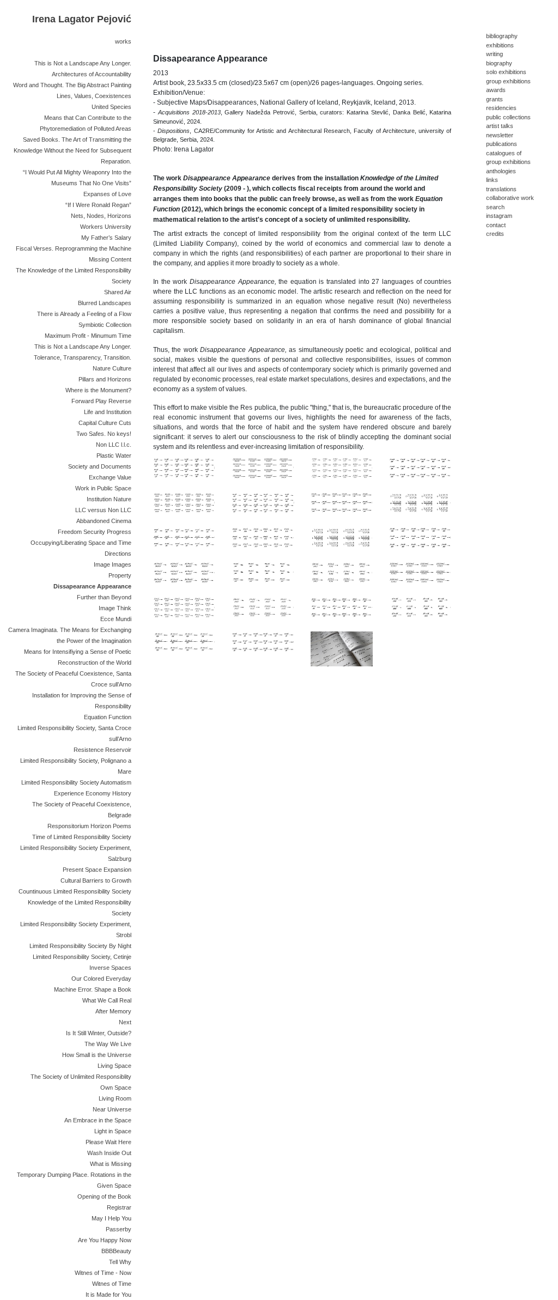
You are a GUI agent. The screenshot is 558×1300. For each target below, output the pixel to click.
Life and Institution (107, 412)
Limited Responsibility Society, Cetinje (82, 956)
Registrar (119, 1207)
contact (496, 225)
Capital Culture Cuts (104, 423)
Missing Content (110, 259)
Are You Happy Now (104, 1240)
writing (494, 54)
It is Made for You (108, 1294)
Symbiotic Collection (104, 324)
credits (495, 233)
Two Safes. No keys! (103, 433)
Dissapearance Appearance (92, 586)
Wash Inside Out (109, 1153)
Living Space (114, 1065)
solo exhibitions (506, 72)
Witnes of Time (111, 1283)
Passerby (118, 1229)
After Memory (113, 1011)
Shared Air (117, 292)
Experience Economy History (92, 793)
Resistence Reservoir (102, 749)
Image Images (112, 564)
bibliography (502, 36)
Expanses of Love (107, 194)
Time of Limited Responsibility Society (81, 837)
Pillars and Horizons (104, 379)
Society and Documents (99, 466)
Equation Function (107, 717)
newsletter (499, 135)
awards (496, 90)
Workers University (105, 226)
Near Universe (112, 1109)
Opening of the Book (104, 1196)
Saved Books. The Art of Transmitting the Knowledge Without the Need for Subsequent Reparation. (72, 150)
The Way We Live (107, 1044)
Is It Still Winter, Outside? (98, 1033)
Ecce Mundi (115, 619)
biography (499, 63)
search (495, 207)
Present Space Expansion (97, 869)
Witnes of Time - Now (103, 1272)
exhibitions (500, 45)
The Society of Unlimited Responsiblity (81, 1076)
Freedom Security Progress (94, 531)
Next (125, 1022)
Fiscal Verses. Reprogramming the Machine (73, 248)
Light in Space (112, 1131)
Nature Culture (112, 368)
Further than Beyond (104, 597)
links (492, 180)
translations (501, 189)
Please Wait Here (108, 1142)
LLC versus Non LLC (103, 510)
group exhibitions (508, 81)
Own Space (115, 1087)
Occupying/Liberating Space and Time (81, 542)
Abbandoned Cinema (103, 521)
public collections (508, 117)
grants (494, 99)
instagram (499, 215)
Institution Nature (109, 499)
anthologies (501, 171)
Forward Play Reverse (101, 401)
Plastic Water (113, 455)
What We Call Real (106, 1000)
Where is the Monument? (98, 390)
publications (501, 144)
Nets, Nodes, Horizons (101, 215)
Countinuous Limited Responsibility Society (75, 891)
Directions (118, 553)
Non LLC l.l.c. (113, 444)
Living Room (115, 1098)
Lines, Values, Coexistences (94, 96)
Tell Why (120, 1262)
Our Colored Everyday (101, 978)
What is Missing (110, 1164)
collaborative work (510, 198)
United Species (111, 107)
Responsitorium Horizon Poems (89, 826)
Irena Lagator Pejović (81, 19)
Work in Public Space (103, 488)
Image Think (115, 608)
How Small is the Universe (96, 1055)
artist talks (499, 126)
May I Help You (111, 1218)
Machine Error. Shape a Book (92, 989)
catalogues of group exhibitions (508, 158)
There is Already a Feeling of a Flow (84, 314)
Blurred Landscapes (104, 303)
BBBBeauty (116, 1251)
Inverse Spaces (110, 967)
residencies (501, 108)
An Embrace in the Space (97, 1120)
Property (119, 575)
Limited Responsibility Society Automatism (76, 782)
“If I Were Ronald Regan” (98, 205)
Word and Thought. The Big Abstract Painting (72, 85)
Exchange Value (110, 477)
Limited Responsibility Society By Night (80, 946)
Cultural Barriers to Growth (95, 880)
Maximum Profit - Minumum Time (88, 335)
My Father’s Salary (106, 237)
